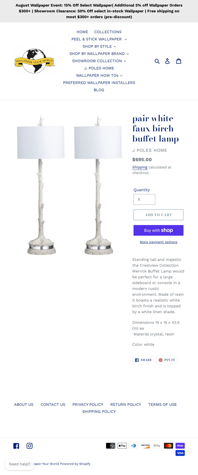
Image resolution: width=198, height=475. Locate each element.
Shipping (139, 167)
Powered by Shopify (75, 464)
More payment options (158, 242)
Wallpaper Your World (42, 464)
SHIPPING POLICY (99, 411)
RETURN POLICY (125, 404)
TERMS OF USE (162, 404)
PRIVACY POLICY (87, 404)
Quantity (142, 190)
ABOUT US (23, 404)
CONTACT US (53, 404)
